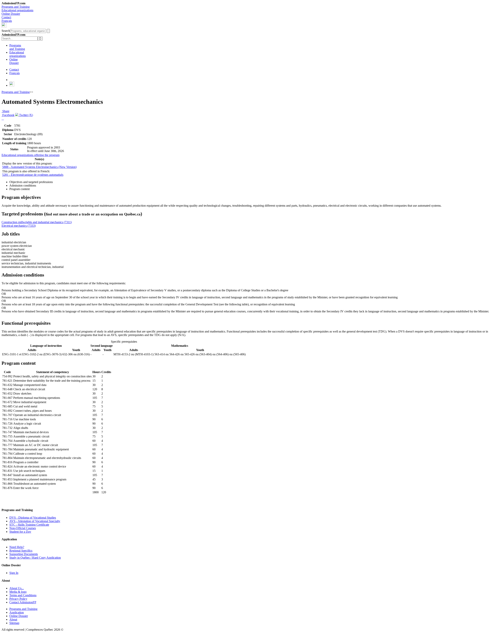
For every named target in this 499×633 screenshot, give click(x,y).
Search (6, 30)
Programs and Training (16, 6)
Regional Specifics (20, 550)
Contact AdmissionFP (22, 602)
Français (7, 20)
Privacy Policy (18, 598)
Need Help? (16, 547)
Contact (6, 17)
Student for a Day (20, 531)
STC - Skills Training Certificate (29, 524)
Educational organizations (17, 10)
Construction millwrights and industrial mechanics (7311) (37, 222)
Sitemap (14, 623)
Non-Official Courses (22, 528)
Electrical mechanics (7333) (19, 225)
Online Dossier (11, 13)
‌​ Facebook (8, 115)
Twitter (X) (25, 115)
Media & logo (18, 591)
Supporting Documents (23, 554)
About (13, 619)
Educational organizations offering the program (30, 155)
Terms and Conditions (22, 595)
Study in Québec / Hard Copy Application (35, 557)
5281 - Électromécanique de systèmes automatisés (32, 174)
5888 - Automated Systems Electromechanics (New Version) (39, 167)
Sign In (13, 572)
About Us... (16, 588)
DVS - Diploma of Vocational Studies (32, 517)
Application (16, 612)
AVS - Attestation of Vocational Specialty (34, 521)
